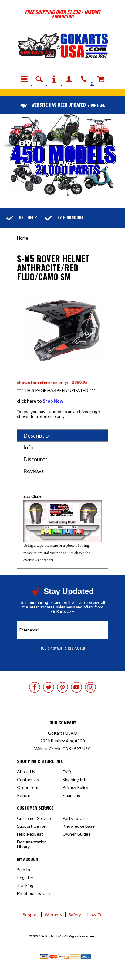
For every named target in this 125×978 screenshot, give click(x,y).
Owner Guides (76, 833)
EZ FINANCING (70, 217)
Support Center (32, 826)
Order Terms (29, 787)
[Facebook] (34, 687)
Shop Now (53, 400)
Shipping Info (75, 779)
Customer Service (34, 818)
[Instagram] (90, 687)
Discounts (35, 459)
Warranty (53, 914)
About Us (26, 771)
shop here (68, 105)
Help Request (30, 833)
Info (28, 447)
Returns (24, 795)
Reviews (33, 471)
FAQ (66, 771)
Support (30, 914)
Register (25, 877)
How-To (95, 914)
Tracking (25, 885)
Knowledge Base (78, 826)
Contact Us (28, 779)
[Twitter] (48, 687)
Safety (75, 914)
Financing (71, 795)
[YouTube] (76, 687)
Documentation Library (32, 844)
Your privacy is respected (62, 647)
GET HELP (28, 217)
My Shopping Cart (34, 893)
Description (37, 435)
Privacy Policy (75, 787)
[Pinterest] (62, 687)
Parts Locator (75, 818)
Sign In (23, 869)
